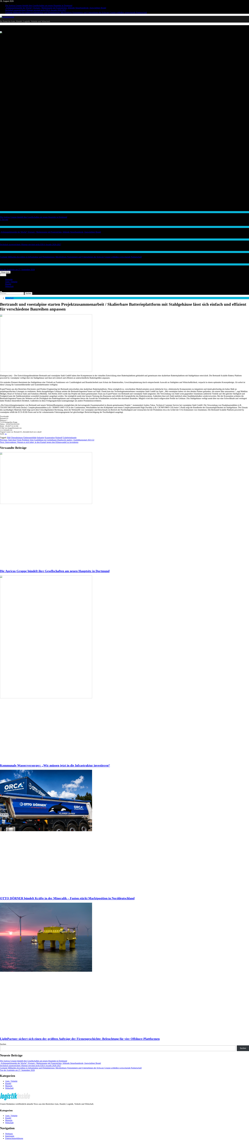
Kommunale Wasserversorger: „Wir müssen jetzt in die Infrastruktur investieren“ (55, 765)
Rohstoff (59, 437)
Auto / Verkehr (5, 264)
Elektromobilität (29, 437)
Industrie (40, 437)
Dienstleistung (17, 437)
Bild (9, 437)
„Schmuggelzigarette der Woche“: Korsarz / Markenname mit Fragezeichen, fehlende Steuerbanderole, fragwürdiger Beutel (55, 8)
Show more (5, 272)
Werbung (9, 1134)
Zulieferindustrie (70, 437)
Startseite (9, 279)
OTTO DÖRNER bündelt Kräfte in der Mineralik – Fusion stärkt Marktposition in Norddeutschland (67, 898)
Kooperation (50, 437)
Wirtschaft (4, 212)
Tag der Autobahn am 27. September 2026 (17, 269)
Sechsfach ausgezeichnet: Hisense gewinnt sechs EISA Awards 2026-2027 (35, 10)
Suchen (3, 1044)
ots (6, 434)
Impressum (9, 1136)
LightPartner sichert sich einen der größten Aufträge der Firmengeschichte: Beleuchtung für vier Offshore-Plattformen (80, 1038)
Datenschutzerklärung (14, 1138)
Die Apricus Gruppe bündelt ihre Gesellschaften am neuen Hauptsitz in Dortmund (38, 5)
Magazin (8, 1086)
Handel (2, 227)
